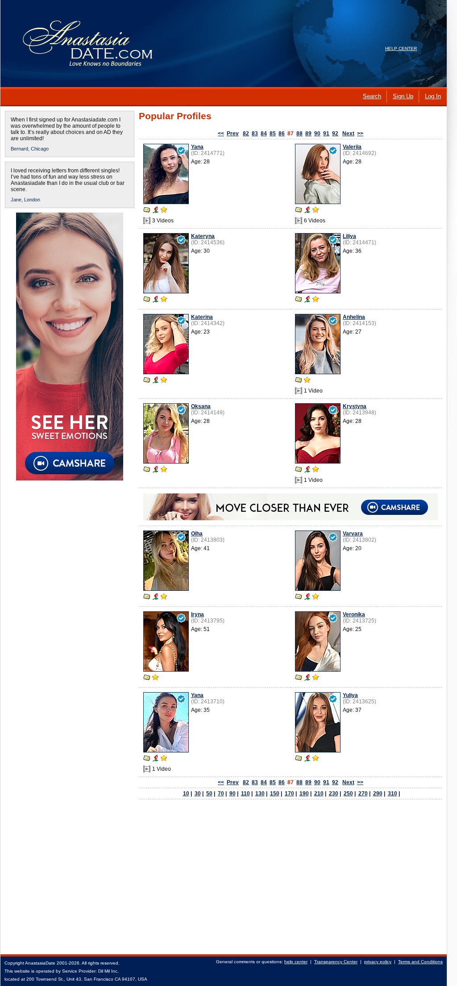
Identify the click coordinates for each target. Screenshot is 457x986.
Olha (197, 534)
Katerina (202, 317)
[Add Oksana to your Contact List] (163, 470)
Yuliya (350, 695)
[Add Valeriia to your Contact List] (315, 210)
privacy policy (377, 961)
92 (335, 133)
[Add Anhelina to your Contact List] (307, 380)
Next (348, 133)
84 (264, 133)
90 (317, 133)
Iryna (197, 614)
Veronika (354, 614)
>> (360, 133)
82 (246, 133)
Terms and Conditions (420, 961)
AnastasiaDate (40, 963)
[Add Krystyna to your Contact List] (315, 470)
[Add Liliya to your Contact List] (315, 300)
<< (221, 133)
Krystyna (354, 406)
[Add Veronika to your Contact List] (315, 678)
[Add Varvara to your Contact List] (315, 597)
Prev (233, 133)
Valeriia (352, 147)
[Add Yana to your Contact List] (163, 210)
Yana (197, 147)
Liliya (349, 236)
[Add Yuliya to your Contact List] (315, 759)
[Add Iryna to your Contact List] (155, 678)
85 (273, 133)
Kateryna (203, 236)
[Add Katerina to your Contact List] (163, 380)
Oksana (201, 406)
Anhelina (354, 317)
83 (255, 133)
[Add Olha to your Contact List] (163, 597)
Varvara (353, 534)
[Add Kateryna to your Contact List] (163, 300)
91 (326, 133)
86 (281, 133)
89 (308, 133)
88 (299, 133)
